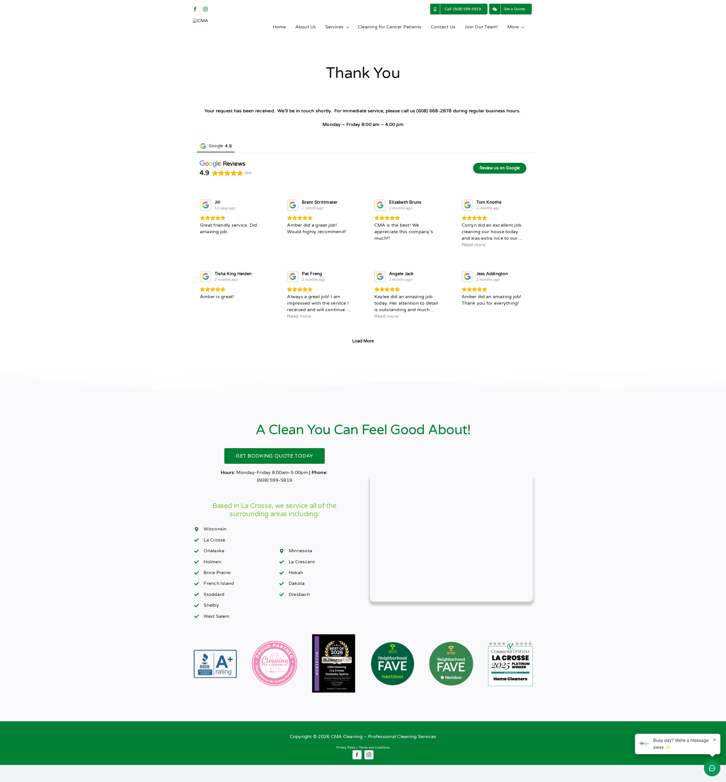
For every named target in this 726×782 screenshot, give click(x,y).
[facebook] (195, 9)
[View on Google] (205, 205)
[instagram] (205, 9)
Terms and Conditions (374, 747)
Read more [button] (474, 245)
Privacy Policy (345, 747)
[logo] (200, 21)
